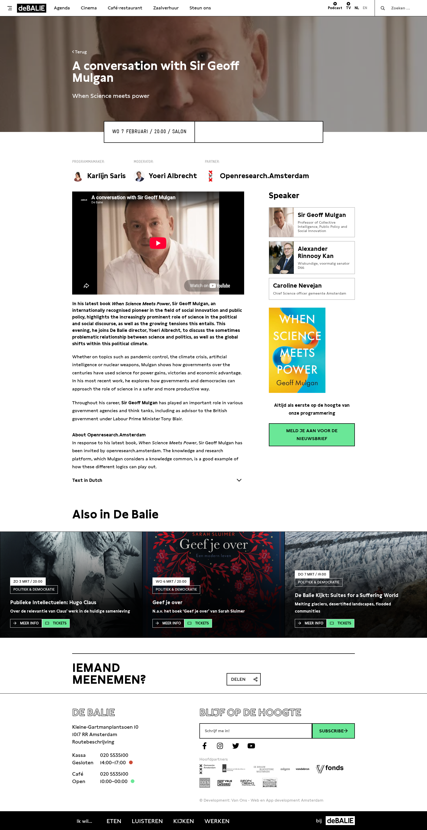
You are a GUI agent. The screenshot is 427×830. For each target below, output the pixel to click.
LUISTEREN (147, 821)
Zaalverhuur (166, 7)
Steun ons (200, 7)
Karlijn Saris (106, 176)
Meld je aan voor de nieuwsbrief (312, 434)
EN (365, 8)
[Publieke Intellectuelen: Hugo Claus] (53, 602)
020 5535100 (114, 755)
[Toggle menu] (9, 8)
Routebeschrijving (93, 742)
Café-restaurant (125, 7)
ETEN (114, 821)
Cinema (89, 7)
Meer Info (29, 623)
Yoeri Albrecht (173, 176)
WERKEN (217, 821)
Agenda (62, 7)
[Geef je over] (167, 602)
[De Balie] (31, 8)
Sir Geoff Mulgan (322, 215)
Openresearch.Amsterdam (264, 176)
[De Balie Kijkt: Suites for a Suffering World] (346, 595)
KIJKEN (183, 821)
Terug (80, 51)
